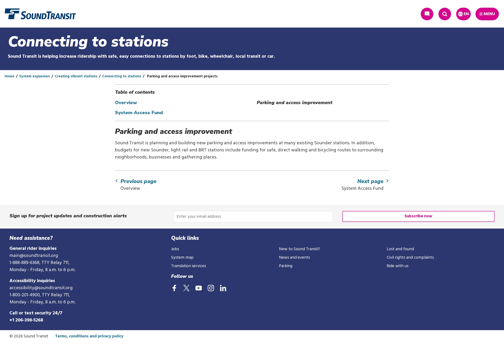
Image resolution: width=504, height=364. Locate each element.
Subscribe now (418, 216)
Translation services (188, 266)
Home (9, 76)
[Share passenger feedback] (427, 14)
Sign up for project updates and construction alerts (68, 216)
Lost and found (400, 249)
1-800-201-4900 (24, 295)
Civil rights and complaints (410, 257)
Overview (126, 102)
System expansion (34, 76)
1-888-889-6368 (24, 263)
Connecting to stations (121, 76)
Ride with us (397, 266)
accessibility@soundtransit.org (41, 288)
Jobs (175, 249)
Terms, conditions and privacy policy (89, 336)
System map (182, 257)
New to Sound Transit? (299, 249)
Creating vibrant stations (76, 76)
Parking (285, 266)
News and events (294, 257)
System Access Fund (139, 112)
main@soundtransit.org (33, 255)
